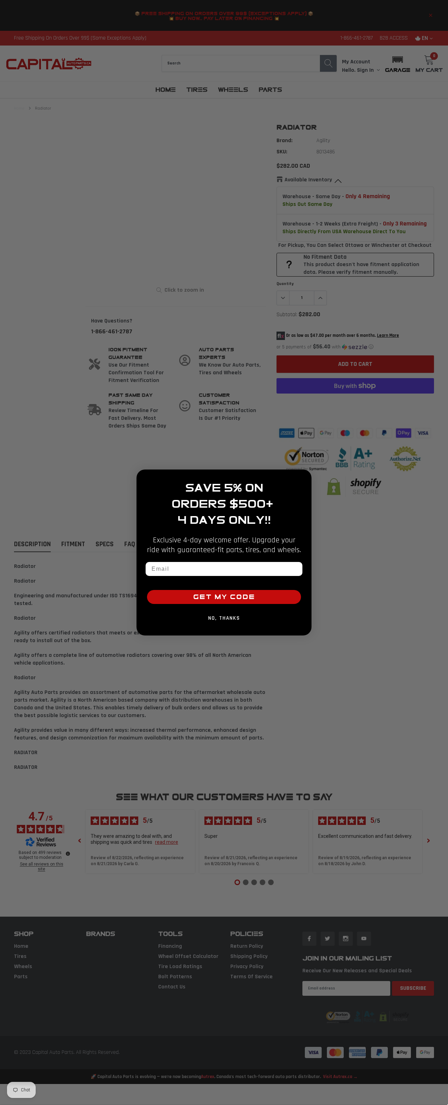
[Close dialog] (304, 477)
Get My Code (224, 596)
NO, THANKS (224, 618)
